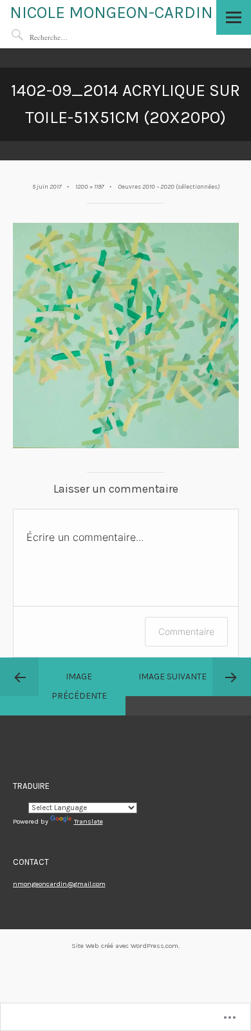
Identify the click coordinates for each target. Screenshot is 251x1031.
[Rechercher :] (68, 37)
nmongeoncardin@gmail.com (59, 884)
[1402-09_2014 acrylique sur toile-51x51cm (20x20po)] (126, 446)
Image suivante (172, 676)
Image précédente (79, 686)
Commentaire (186, 631)
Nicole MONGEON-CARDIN (111, 13)
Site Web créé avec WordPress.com (124, 945)
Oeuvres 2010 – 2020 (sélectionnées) (168, 186)
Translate (88, 821)
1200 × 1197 (89, 186)
